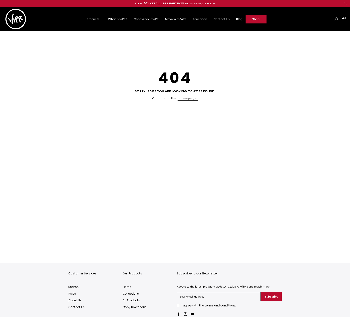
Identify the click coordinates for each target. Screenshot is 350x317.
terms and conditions (220, 305)
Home (127, 287)
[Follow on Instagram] (185, 314)
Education (200, 19)
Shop (256, 19)
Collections (131, 294)
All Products (131, 300)
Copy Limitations (134, 307)
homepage (187, 98)
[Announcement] (175, 3)
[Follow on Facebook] (178, 314)
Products (93, 19)
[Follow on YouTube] (192, 314)
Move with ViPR (175, 19)
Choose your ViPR (146, 19)
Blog (239, 19)
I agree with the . (209, 305)
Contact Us (221, 19)
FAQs (72, 294)
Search (73, 287)
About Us (74, 300)
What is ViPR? (117, 19)
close (4, 3)
